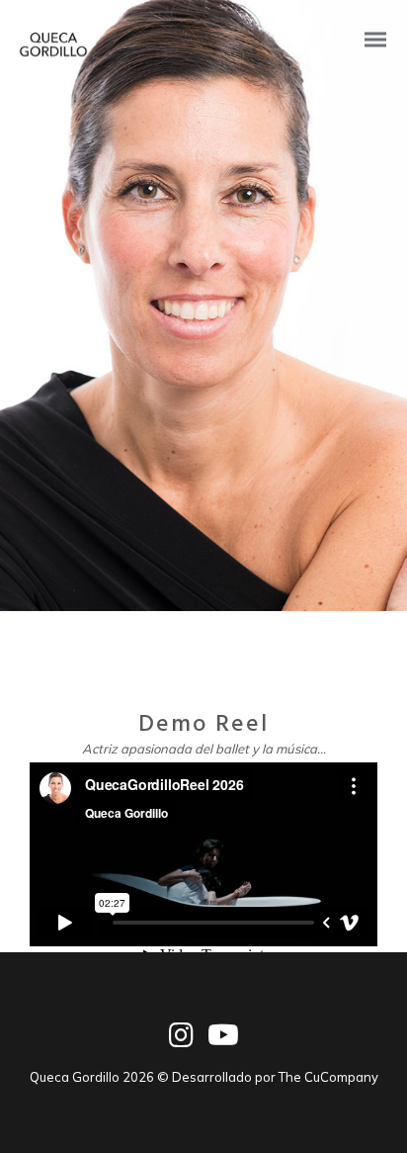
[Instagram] (181, 1044)
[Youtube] (223, 1044)
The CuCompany (328, 1077)
